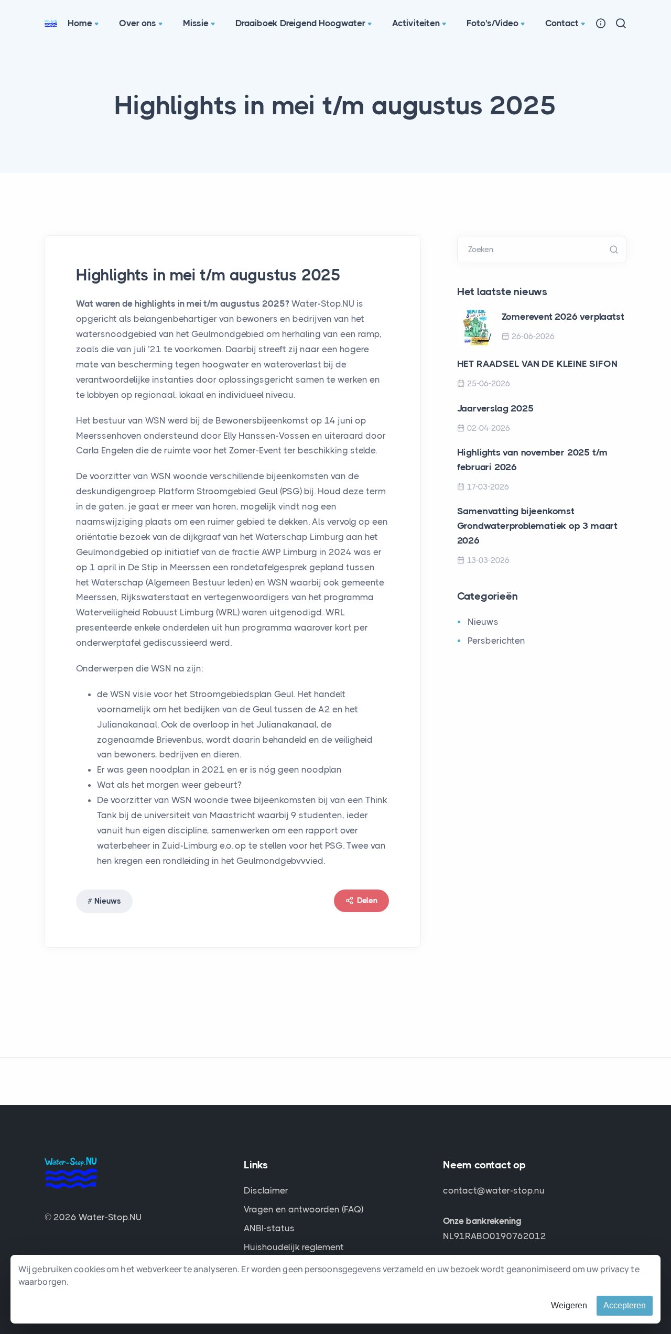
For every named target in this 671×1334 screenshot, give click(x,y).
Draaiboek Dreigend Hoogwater (300, 23)
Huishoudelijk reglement (294, 1247)
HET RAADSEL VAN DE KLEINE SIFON (537, 364)
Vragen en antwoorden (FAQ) (303, 1209)
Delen (367, 900)
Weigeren (569, 1305)
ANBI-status (269, 1228)
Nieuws (107, 901)
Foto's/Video (492, 23)
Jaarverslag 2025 (495, 408)
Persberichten (496, 640)
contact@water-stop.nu (494, 1190)
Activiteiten (416, 23)
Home (80, 23)
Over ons (137, 23)
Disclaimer (266, 1190)
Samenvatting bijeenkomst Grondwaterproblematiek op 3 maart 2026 (537, 526)
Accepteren (624, 1305)
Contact (562, 23)
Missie (196, 23)
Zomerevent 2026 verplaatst (563, 316)
